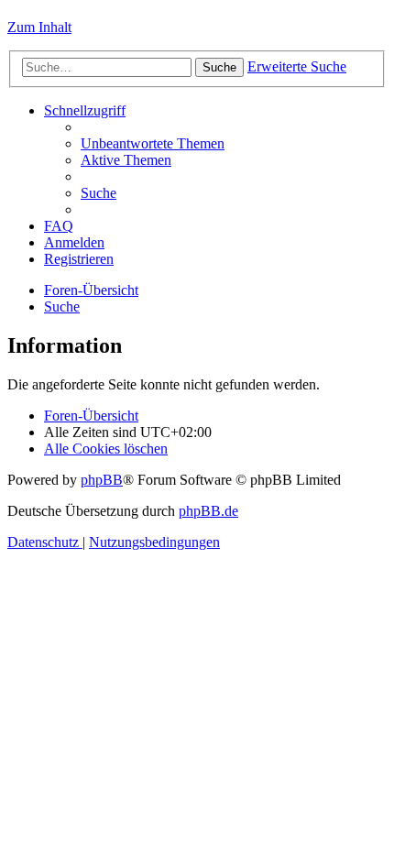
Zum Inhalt (39, 27)
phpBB (102, 479)
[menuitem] (152, 143)
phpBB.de (208, 511)
